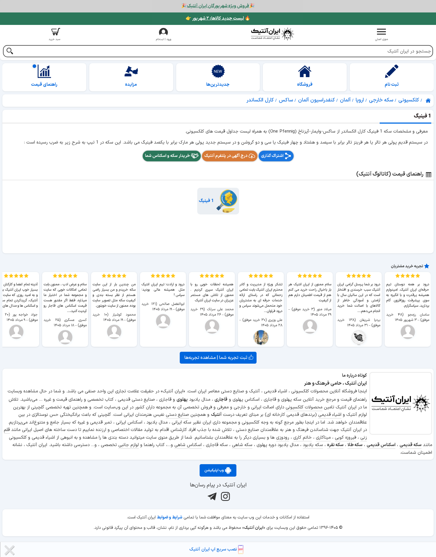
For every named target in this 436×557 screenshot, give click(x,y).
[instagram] (224, 496)
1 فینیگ (206, 201)
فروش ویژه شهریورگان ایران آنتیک (218, 6)
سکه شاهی (242, 445)
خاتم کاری (302, 437)
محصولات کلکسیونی (304, 407)
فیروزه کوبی (345, 437)
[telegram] (211, 496)
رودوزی (282, 437)
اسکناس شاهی (188, 445)
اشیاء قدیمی (329, 414)
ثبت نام (392, 84)
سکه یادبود (313, 445)
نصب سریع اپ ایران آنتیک (214, 549)
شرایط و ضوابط (169, 517)
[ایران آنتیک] (429, 100)
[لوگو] (272, 34)
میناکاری (323, 437)
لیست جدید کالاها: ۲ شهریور (218, 18)
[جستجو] (9, 51)
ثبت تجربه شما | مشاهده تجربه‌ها (216, 357)
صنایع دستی (177, 414)
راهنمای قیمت (44, 84)
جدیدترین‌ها (218, 84)
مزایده (131, 84)
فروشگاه (305, 84)
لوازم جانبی (128, 445)
